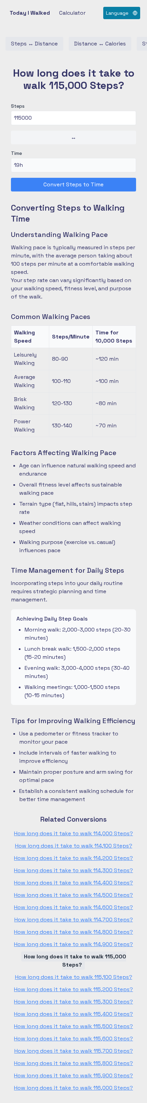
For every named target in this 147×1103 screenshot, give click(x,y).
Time (16, 153)
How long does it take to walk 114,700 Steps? (73, 919)
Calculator (72, 12)
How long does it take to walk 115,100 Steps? (73, 977)
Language (117, 13)
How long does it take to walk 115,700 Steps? (73, 1050)
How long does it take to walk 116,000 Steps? (73, 1087)
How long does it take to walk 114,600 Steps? (73, 907)
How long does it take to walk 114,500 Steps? (73, 895)
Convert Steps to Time (73, 184)
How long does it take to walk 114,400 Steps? (73, 882)
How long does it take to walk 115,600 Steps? (73, 1038)
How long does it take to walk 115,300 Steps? (73, 1001)
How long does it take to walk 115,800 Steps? (73, 1063)
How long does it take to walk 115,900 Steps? (73, 1075)
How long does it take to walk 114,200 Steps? (73, 858)
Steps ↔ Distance (34, 43)
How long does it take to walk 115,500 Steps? (73, 1026)
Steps (18, 106)
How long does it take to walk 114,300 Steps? (73, 870)
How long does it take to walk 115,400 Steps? (73, 1014)
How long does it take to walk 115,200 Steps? (73, 989)
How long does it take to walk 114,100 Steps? (73, 845)
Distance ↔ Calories (100, 43)
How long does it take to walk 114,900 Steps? (73, 944)
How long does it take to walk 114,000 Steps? (73, 833)
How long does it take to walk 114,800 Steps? (73, 931)
